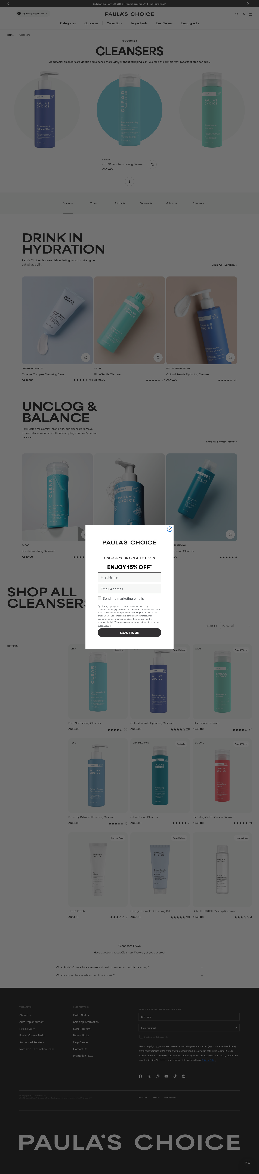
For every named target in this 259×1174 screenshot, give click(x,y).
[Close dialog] (169, 529)
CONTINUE (129, 632)
